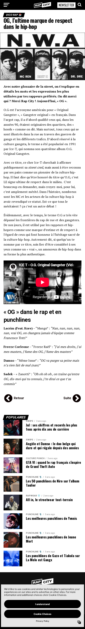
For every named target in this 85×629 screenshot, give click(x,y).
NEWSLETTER (66, 5)
